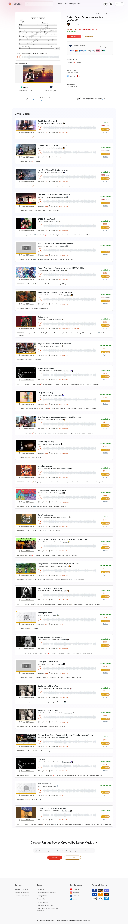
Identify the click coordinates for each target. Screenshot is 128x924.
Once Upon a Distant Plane (48, 662)
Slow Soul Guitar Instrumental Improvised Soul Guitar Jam (59, 417)
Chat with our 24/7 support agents (38, 100)
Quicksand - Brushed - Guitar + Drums (52, 490)
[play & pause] (19, 57)
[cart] (111, 4)
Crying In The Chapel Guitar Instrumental (53, 145)
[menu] (5, 4)
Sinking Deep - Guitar (46, 368)
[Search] (51, 4)
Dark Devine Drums (45, 784)
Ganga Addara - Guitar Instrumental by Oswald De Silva (58, 564)
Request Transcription (22, 892)
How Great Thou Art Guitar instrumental (53, 170)
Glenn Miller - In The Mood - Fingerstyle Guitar (55, 292)
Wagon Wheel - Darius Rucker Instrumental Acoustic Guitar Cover (62, 539)
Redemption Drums (45, 613)
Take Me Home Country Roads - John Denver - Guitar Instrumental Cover (65, 735)
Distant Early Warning (46, 442)
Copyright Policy (42, 896)
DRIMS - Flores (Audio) (46, 219)
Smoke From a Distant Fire (48, 686)
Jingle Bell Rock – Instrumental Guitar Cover (54, 344)
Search (54, 857)
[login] (122, 3)
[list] (117, 4)
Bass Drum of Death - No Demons (50, 588)
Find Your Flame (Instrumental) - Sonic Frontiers (56, 243)
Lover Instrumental (45, 466)
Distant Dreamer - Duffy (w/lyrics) (51, 637)
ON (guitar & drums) (45, 393)
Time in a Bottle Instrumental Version (51, 808)
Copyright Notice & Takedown (46, 892)
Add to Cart (89, 36)
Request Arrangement (22, 889)
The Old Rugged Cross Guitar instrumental (54, 194)
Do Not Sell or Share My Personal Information (47, 909)
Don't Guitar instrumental (47, 121)
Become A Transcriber (22, 896)
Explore (72, 857)
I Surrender (42, 759)
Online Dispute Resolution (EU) (47, 905)
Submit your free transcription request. (92, 100)
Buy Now (74, 36)
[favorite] (105, 4)
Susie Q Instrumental (46, 515)
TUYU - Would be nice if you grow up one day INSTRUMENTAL (61, 268)
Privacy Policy (41, 899)
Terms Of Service (42, 902)
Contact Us (40, 889)
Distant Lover (43, 317)
